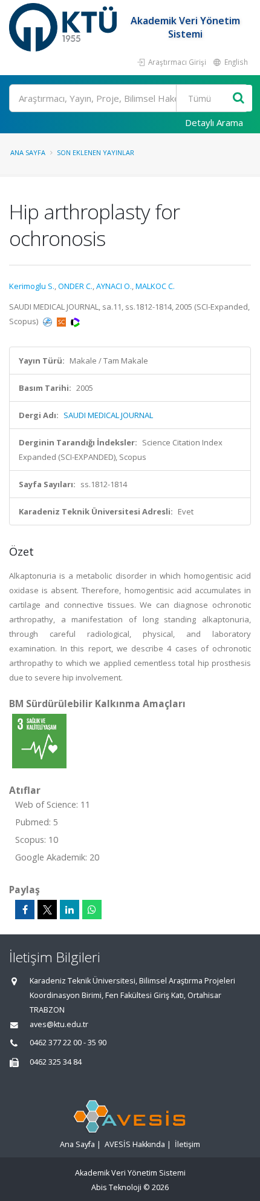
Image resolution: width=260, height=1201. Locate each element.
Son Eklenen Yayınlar (95, 152)
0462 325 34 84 (56, 1062)
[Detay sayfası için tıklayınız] (39, 740)
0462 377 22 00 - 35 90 (68, 1042)
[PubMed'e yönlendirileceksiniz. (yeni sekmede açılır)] (48, 321)
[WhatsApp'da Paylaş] (92, 909)
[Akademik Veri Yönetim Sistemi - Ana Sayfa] (64, 27)
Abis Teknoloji (116, 1187)
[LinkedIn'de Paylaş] (69, 909)
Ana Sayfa (27, 152)
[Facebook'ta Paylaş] (24, 909)
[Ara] (238, 98)
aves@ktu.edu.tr (59, 1024)
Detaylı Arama (214, 122)
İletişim (187, 1144)
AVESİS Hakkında (135, 1144)
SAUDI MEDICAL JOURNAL (108, 415)
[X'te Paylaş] (47, 909)
